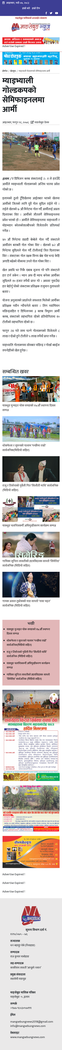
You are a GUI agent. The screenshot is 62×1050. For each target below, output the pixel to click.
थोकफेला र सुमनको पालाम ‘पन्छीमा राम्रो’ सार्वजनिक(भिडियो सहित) (26, 642)
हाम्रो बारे (26, 8)
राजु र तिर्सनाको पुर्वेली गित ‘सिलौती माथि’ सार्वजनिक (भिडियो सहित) (27, 654)
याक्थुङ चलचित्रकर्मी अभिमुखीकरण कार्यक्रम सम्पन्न (28, 665)
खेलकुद (13, 71)
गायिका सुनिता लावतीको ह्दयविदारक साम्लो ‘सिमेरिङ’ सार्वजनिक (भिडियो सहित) (28, 676)
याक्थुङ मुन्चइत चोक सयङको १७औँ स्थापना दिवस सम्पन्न (28, 631)
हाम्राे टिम (36, 8)
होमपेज (4, 71)
